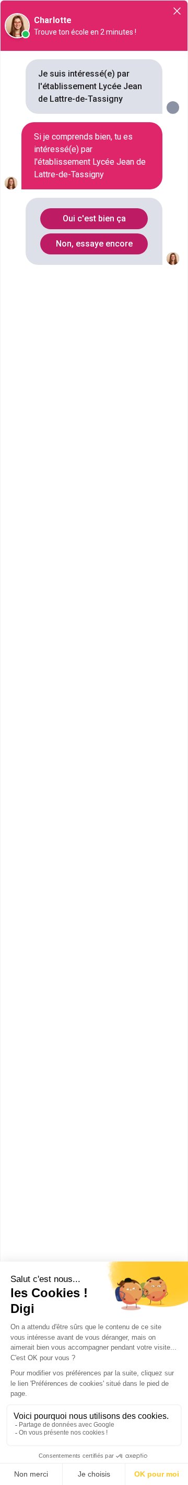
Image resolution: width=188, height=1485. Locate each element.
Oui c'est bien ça (94, 218)
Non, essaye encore (94, 244)
